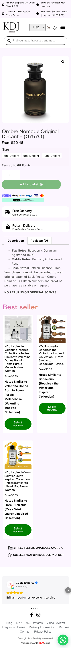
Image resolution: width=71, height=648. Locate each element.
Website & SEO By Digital (35, 642)
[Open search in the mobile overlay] (35, 41)
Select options (18, 423)
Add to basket (29, 184)
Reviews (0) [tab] (39, 240)
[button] (62, 27)
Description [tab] (15, 240)
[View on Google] (10, 584)
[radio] (11, 155)
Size (5, 149)
